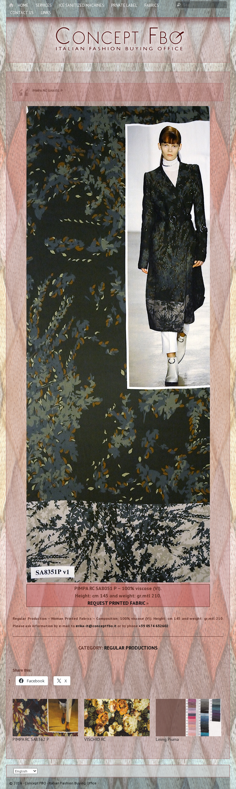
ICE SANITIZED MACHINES (81, 5)
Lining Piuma (167, 739)
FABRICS (151, 5)
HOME (23, 5)
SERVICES (44, 5)
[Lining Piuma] (188, 717)
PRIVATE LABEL (124, 5)
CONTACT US (21, 12)
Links (46, 12)
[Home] (11, 5)
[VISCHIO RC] (117, 717)
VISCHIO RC (95, 739)
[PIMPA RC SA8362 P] (45, 717)
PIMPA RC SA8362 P (31, 739)
